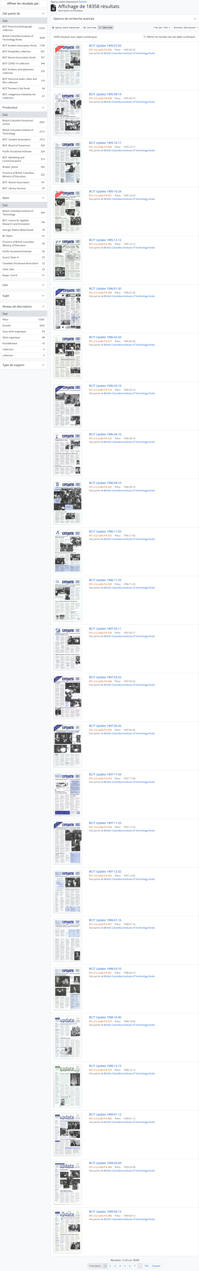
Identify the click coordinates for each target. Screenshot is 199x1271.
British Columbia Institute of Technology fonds (23, 37)
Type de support (13, 365)
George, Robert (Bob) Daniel (23, 230)
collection (23, 356)
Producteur (10, 107)
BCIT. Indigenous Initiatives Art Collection (23, 96)
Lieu (5, 285)
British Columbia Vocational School (23, 122)
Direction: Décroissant (185, 27)
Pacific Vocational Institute (23, 152)
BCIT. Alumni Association (23, 183)
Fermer (83, 1)
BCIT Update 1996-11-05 (105, 531)
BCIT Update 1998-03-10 (105, 968)
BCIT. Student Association (23, 140)
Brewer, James (23, 167)
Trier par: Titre (161, 27)
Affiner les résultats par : (23, 3)
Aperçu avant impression (67, 27)
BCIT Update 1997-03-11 (105, 628)
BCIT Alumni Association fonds (23, 58)
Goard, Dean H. (23, 258)
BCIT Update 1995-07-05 (105, 45)
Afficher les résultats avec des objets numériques (170, 36)
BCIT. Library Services (23, 189)
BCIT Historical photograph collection (23, 28)
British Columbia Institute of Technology (23, 131)
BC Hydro (23, 236)
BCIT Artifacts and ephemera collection (23, 71)
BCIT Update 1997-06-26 (105, 726)
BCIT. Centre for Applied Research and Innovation (23, 222)
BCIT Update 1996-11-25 (105, 580)
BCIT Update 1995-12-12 (105, 240)
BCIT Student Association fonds (23, 46)
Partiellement (23, 344)
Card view (91, 27)
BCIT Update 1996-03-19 (105, 385)
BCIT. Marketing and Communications (23, 159)
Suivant (156, 1265)
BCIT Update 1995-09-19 (105, 94)
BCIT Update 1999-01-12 (105, 1114)
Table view (106, 27)
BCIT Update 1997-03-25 (105, 677)
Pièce (23, 320)
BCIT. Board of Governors (23, 146)
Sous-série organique (23, 332)
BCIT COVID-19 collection (23, 64)
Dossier (23, 326)
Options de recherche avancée (73, 19)
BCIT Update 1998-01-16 (105, 920)
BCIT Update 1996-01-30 (105, 288)
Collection (23, 350)
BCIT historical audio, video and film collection (23, 80)
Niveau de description (17, 306)
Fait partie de (11, 13)
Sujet (5, 296)
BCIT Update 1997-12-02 (105, 871)
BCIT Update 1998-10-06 (105, 1017)
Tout (5, 20)
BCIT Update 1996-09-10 (105, 483)
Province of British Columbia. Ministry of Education (23, 174)
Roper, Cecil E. (23, 276)
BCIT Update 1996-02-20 (105, 337)
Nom (5, 198)
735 (146, 1265)
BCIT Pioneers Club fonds (23, 89)
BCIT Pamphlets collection (23, 52)
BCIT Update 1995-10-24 (105, 191)
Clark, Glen (23, 270)
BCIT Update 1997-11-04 (105, 774)
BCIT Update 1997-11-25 (105, 823)
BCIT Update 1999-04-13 (105, 1211)
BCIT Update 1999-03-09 (105, 1163)
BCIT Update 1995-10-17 (105, 143)
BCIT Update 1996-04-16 (105, 434)
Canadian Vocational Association (23, 264)
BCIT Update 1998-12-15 (105, 1066)
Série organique (23, 338)
